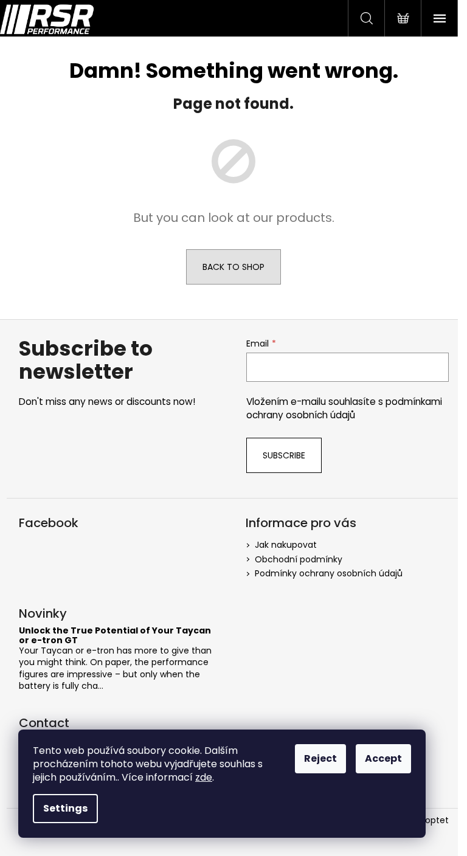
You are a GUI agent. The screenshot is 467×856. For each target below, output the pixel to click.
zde (203, 777)
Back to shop (233, 267)
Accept (383, 758)
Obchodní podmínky (298, 559)
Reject (320, 758)
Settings (65, 808)
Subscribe (284, 455)
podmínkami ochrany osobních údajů (344, 408)
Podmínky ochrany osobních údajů (329, 573)
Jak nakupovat (286, 545)
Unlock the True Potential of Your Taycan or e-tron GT (115, 635)
